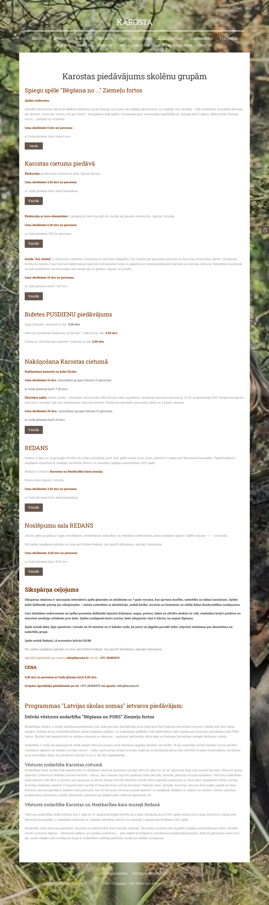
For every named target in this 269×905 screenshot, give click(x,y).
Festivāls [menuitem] (228, 38)
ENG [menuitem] (239, 8)
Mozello (121, 883)
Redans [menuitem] (105, 38)
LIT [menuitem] (257, 8)
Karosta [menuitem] (84, 45)
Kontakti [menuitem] (83, 38)
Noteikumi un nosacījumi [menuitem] (150, 873)
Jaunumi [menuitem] (60, 38)
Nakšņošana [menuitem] (201, 38)
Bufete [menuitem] (63, 45)
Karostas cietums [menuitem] (135, 38)
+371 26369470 (109, 658)
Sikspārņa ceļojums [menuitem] (174, 45)
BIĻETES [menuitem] (205, 45)
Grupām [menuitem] (106, 45)
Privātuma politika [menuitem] (115, 873)
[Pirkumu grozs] (265, 230)
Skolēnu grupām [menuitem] (134, 45)
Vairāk (33, 146)
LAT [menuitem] (229, 8)
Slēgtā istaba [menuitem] (170, 38)
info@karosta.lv (128, 686)
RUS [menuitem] (248, 8)
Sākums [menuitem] (39, 38)
